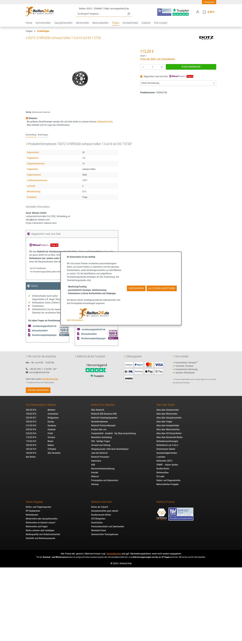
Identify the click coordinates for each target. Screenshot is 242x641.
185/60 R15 (31, 453)
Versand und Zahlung (100, 445)
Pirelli (50, 433)
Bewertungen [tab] (43, 135)
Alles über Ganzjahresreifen (169, 417)
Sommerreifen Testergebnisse (104, 534)
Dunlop (51, 421)
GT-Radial (52, 449)
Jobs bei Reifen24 (99, 453)
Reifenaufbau (162, 472)
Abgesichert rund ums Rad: (156, 76)
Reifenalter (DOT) (164, 460)
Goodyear (52, 425)
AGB (93, 464)
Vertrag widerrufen (38, 390)
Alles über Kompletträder (167, 425)
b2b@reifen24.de (105, 121)
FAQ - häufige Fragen (100, 441)
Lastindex (160, 457)
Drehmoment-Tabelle (165, 449)
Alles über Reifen (165, 404)
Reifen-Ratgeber (34, 502)
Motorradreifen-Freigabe (167, 484)
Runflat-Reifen (162, 468)
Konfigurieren (136, 288)
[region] (80, 79)
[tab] (31, 135)
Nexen (50, 441)
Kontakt (94, 472)
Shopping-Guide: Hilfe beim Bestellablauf (109, 449)
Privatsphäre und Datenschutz (104, 480)
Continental (53, 413)
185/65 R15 (31, 421)
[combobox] (100, 14)
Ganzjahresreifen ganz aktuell (104, 511)
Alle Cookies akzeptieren (161, 288)
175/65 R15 (31, 441)
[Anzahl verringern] (143, 67)
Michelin (51, 410)
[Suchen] (128, 14)
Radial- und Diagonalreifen (168, 480)
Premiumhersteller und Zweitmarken (107, 526)
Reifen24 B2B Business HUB (104, 413)
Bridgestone (53, 417)
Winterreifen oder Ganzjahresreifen (42, 518)
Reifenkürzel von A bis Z (167, 445)
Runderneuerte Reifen (101, 514)
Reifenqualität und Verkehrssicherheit (43, 534)
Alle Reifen (31, 457)
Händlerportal (209, 2)
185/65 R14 (31, 445)
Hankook (51, 429)
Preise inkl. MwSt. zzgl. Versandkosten (157, 59)
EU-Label (160, 476)
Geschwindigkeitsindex (166, 453)
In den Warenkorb (191, 66)
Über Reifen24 (97, 410)
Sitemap (95, 484)
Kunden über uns (98, 429)
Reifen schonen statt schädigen (40, 530)
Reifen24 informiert (101, 502)
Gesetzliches (97, 522)
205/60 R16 (31, 429)
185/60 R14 (31, 449)
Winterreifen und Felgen (37, 526)
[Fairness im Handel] (161, 512)
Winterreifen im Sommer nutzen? (40, 522)
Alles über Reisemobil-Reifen (169, 437)
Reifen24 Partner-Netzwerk (103, 425)
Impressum (96, 460)
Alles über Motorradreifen (168, 429)
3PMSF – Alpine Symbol (167, 464)
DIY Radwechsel (33, 511)
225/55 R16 (31, 433)
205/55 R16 (31, 410)
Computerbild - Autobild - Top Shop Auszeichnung (113, 433)
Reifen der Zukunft (99, 507)
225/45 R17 (31, 417)
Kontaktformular (50, 379)
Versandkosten (113, 553)
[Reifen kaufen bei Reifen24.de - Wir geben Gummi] (40, 11)
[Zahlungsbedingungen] (144, 371)
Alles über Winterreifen (166, 413)
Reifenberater (32, 514)
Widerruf (95, 476)
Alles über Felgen (164, 421)
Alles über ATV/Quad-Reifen (169, 433)
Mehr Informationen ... (76, 320)
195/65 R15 (31, 413)
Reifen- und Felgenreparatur (38, 507)
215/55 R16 (31, 425)
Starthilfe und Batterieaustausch (40, 538)
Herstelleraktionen (99, 421)
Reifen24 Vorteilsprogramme (104, 417)
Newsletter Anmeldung (101, 437)
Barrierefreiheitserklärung (103, 468)
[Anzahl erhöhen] (162, 67)
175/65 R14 (31, 437)
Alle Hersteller (54, 453)
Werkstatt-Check (98, 530)
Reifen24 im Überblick (103, 404)
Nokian (51, 445)
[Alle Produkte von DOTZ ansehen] (206, 38)
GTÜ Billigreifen (98, 518)
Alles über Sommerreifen (167, 410)
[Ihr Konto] (197, 12)
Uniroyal (51, 437)
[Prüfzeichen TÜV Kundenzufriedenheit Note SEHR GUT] (180, 512)
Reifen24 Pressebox (100, 457)
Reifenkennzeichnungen (167, 441)
